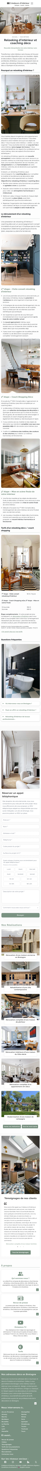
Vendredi (20, 874)
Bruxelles (5, 1421)
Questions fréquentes (10, 1449)
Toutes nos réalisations (12, 1126)
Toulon (23, 1426)
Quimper (24, 1421)
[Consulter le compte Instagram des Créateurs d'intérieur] (13, 1461)
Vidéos (4, 1442)
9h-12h (12, 879)
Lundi (9, 869)
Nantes (24, 1414)
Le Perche (5, 1424)
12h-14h (29, 879)
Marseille (5, 1431)
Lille (3, 1426)
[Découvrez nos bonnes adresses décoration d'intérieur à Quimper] (19, 1403)
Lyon (3, 1429)
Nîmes (23, 1417)
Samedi (32, 874)
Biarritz (4, 1417)
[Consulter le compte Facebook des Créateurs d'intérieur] (5, 1461)
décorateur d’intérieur (21, 616)
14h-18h (11, 884)
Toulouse (24, 1429)
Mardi (20, 869)
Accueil (15, 37)
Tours (23, 1431)
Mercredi (32, 869)
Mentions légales (33, 1465)
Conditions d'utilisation (9, 1467)
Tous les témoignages (20, 1252)
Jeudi (9, 874)
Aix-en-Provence (8, 1412)
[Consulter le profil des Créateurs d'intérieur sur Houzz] (28, 1461)
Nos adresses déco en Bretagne (18, 1374)
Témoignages (7, 1444)
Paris (23, 1419)
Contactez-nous (7, 1454)
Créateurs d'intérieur (19, 4)
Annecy (4, 1414)
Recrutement (6, 1452)
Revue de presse (8, 1440)
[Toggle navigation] (32, 3)
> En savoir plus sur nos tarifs (11, 632)
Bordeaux (5, 1419)
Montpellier (25, 1412)
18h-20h (29, 884)
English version (24, 1467)
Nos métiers (24, 37)
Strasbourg (25, 1424)
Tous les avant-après (30, 1126)
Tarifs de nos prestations (11, 1447)
